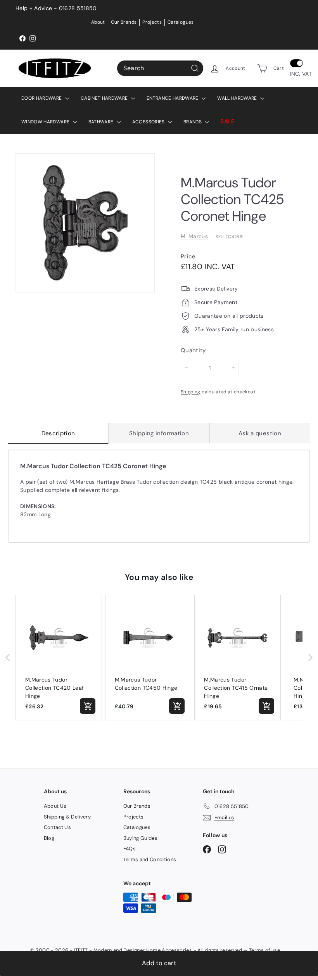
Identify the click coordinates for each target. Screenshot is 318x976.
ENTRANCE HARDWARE (173, 98)
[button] (8, 657)
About (98, 22)
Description (58, 433)
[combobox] (160, 68)
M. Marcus (194, 236)
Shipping (190, 392)
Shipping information (159, 433)
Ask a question (259, 433)
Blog (49, 838)
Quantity (193, 350)
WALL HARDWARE (237, 98)
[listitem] (59, 658)
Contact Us (57, 827)
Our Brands (124, 22)
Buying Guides (140, 838)
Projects (152, 22)
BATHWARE (101, 122)
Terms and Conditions (149, 859)
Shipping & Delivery (67, 816)
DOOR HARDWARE (42, 98)
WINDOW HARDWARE (46, 122)
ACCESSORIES (149, 122)
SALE (227, 121)
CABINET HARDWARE (105, 98)
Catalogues (181, 22)
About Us (55, 806)
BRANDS (193, 122)
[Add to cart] (87, 706)
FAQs (129, 848)
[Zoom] (85, 223)
